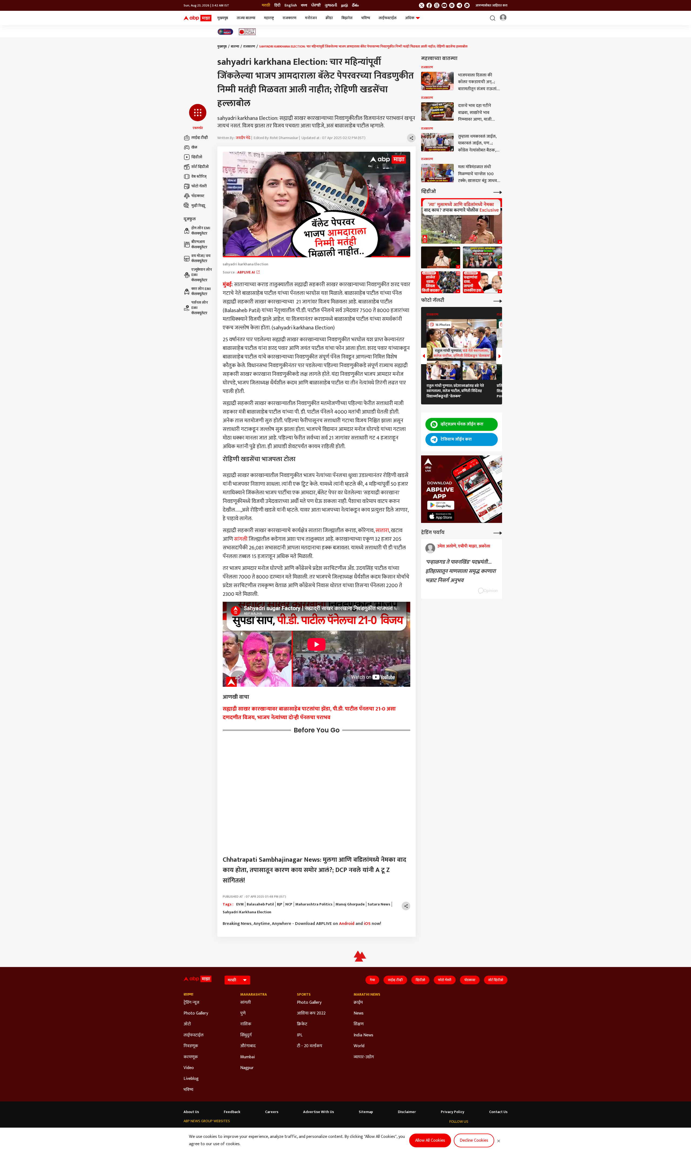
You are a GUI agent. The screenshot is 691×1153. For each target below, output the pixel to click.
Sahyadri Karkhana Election (247, 912)
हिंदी (277, 5)
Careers (271, 1112)
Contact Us (498, 1112)
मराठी (266, 5)
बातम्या (235, 46)
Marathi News (367, 994)
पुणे (243, 1013)
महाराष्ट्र (269, 18)
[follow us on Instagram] (452, 5)
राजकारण (289, 18)
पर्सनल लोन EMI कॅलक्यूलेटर (199, 308)
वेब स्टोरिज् (198, 176)
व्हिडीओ (196, 157)
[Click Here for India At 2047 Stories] (225, 31)
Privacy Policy (452, 1112)
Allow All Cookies (430, 1140)
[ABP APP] (440, 505)
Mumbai (247, 1057)
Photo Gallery (196, 1013)
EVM (240, 904)
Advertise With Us (318, 1112)
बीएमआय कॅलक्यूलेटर (199, 244)
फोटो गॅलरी (199, 186)
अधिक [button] (409, 18)
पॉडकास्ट (197, 196)
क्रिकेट (302, 1024)
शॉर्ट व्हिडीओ (200, 167)
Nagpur (247, 1068)
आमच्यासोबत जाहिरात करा (491, 5)
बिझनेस (347, 18)
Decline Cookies (474, 1140)
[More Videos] (497, 192)
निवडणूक (191, 1046)
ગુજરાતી (331, 5)
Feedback (232, 1112)
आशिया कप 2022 (311, 1013)
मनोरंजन (311, 18)
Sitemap (366, 1112)
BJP (279, 904)
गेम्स (372, 980)
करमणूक (191, 1057)
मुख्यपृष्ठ (222, 18)
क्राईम (358, 1003)
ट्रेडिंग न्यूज (191, 1003)
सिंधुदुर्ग (246, 1035)
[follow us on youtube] (444, 5)
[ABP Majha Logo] (198, 18)
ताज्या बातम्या (246, 18)
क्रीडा (329, 18)
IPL (300, 1035)
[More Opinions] (497, 532)
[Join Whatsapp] (467, 5)
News (359, 1013)
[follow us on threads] (436, 5)
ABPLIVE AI (246, 272)
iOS (367, 923)
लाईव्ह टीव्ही (199, 137)
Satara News (379, 904)
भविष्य (365, 18)
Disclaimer (407, 1112)
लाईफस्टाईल (388, 18)
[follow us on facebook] (429, 5)
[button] (198, 117)
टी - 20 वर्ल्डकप (309, 1046)
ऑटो (187, 1024)
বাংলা (304, 5)
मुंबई (227, 284)
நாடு (344, 5)
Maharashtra (253, 994)
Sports (304, 994)
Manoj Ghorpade (350, 904)
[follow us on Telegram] (459, 5)
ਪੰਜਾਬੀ (316, 5)
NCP (288, 904)
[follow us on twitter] (421, 5)
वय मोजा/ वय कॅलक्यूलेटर (201, 258)
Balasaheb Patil (260, 904)
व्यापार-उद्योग (364, 1057)
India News (363, 1035)
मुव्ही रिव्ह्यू (198, 205)
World (359, 1046)
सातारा (382, 530)
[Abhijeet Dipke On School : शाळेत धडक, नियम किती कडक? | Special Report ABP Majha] (440, 282)
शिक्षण (359, 1024)
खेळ (194, 147)
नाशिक (245, 1024)
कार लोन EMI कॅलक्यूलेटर (201, 291)
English (290, 5)
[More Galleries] (497, 301)
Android (346, 923)
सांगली (241, 539)
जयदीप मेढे (243, 138)
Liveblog (191, 1079)
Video (189, 1068)
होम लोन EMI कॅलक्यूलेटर (200, 231)
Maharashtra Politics (314, 904)
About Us (191, 1112)
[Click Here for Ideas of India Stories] (247, 31)
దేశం (355, 5)
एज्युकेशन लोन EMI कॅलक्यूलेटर (201, 275)
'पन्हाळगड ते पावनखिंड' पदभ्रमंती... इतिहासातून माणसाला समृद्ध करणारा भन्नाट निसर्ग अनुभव (460, 571)
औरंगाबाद (248, 1046)
